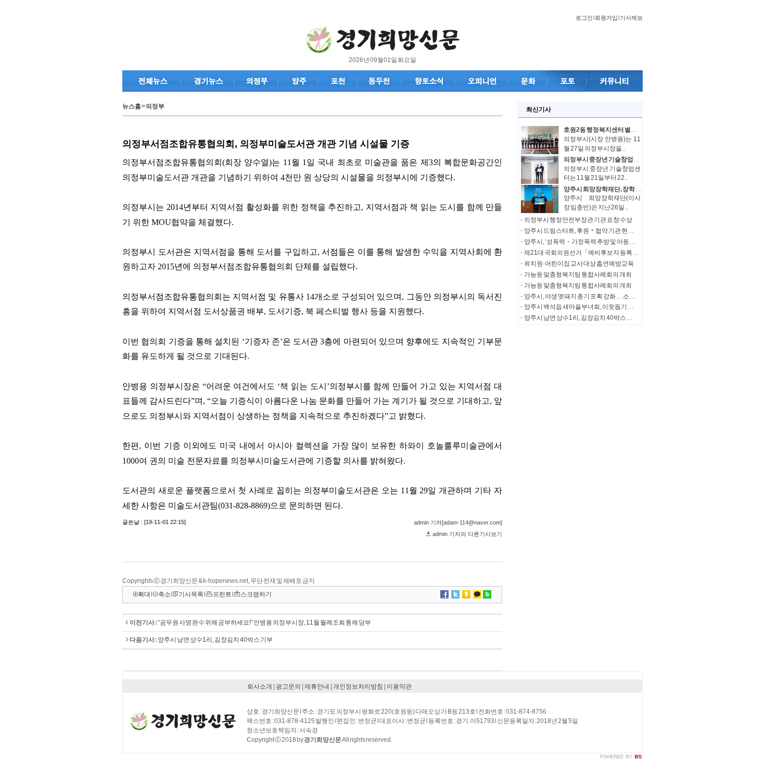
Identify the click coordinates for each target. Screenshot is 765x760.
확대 (144, 594)
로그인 (584, 18)
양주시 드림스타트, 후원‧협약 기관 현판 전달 (585, 230)
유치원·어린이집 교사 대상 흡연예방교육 (579, 263)
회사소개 (259, 686)
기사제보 (631, 18)
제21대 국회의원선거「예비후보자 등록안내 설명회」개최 (603, 252)
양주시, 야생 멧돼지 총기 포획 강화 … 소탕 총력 (586, 296)
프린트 (222, 594)
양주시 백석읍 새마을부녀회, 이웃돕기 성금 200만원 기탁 (600, 306)
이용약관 (399, 686)
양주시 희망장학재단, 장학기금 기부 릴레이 (622, 189)
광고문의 (288, 686)
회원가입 (606, 18)
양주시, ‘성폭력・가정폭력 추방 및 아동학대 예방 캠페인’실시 (606, 241)
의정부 (155, 106)
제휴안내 (316, 686)
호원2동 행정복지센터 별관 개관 (607, 129)
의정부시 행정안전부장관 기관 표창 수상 (578, 219)
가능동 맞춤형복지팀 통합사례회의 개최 (578, 274)
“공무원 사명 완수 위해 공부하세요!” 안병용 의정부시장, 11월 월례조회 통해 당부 (264, 622)
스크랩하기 (256, 594)
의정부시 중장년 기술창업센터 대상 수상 (618, 159)
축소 (164, 594)
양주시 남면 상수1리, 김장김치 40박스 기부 (215, 639)
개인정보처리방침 (358, 686)
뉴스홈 (131, 106)
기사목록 (190, 594)
